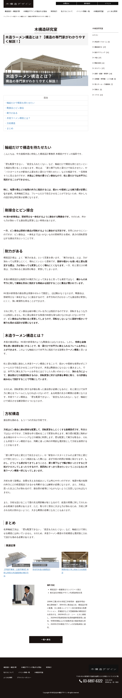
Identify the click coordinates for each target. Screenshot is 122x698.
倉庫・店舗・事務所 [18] (103, 73)
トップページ (7, 16)
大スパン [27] (99, 68)
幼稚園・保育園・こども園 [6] (105, 79)
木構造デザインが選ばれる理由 (31, 667)
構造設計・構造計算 (10, 667)
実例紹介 (49, 667)
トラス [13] (98, 95)
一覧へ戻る (46, 639)
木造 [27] (97, 57)
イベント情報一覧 (24, 672)
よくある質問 (8, 677)
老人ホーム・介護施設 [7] (103, 84)
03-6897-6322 (92, 681)
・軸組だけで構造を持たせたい (20, 103)
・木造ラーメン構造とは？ (17, 118)
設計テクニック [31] (101, 52)
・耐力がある (11, 113)
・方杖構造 (10, 123)
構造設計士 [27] (100, 47)
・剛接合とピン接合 (14, 108)
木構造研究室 (39, 672)
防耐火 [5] (98, 89)
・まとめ (9, 128)
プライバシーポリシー (24, 677)
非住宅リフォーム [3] (102, 42)
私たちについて (9, 672)
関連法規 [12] (99, 63)
